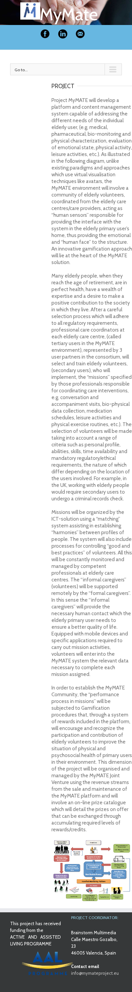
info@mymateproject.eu (95, 973)
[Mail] (80, 34)
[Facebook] (45, 34)
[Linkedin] (62, 34)
